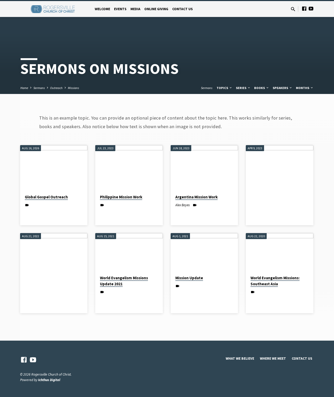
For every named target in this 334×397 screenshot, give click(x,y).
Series (241, 88)
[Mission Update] (204, 252)
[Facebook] (304, 8)
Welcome (102, 9)
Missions (73, 88)
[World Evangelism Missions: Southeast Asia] (279, 252)
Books (260, 88)
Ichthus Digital (49, 380)
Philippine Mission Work (121, 196)
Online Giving (156, 9)
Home (24, 88)
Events (120, 9)
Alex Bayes (182, 205)
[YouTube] (311, 8)
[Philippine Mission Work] (129, 167)
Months (303, 88)
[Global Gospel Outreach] (54, 167)
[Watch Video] (27, 205)
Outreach (56, 88)
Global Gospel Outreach (46, 196)
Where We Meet (273, 358)
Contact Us (182, 9)
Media (135, 9)
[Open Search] (293, 9)
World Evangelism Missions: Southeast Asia (275, 280)
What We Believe (240, 358)
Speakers (281, 88)
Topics (223, 88)
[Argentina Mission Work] (204, 167)
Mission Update (189, 277)
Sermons (39, 88)
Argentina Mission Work (196, 196)
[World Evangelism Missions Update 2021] (129, 252)
